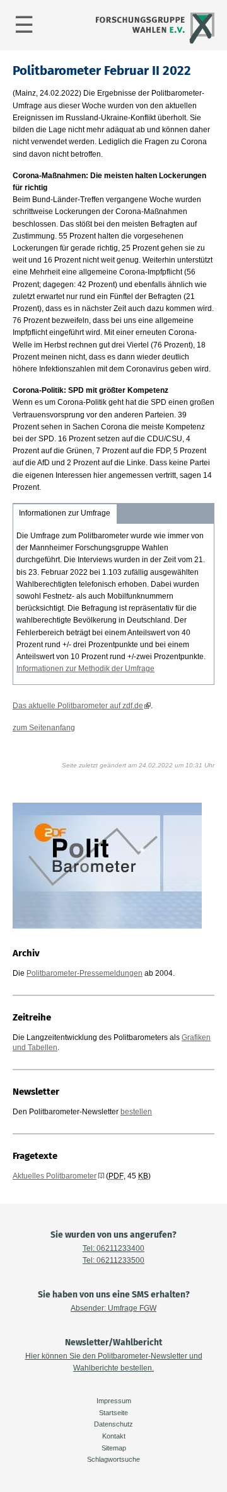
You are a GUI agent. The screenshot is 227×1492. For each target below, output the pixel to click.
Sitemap (114, 1448)
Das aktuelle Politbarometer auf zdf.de (78, 705)
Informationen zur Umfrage (64, 513)
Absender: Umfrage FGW (113, 1308)
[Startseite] (153, 42)
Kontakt (113, 1436)
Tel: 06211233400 (113, 1248)
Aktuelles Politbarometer (54, 1176)
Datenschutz (113, 1424)
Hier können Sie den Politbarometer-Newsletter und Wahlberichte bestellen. (113, 1362)
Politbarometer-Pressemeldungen (84, 973)
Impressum (113, 1400)
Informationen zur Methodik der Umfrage (85, 668)
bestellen (136, 1111)
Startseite (113, 1412)
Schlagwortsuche (113, 1459)
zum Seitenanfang (44, 727)
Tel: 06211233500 (113, 1260)
